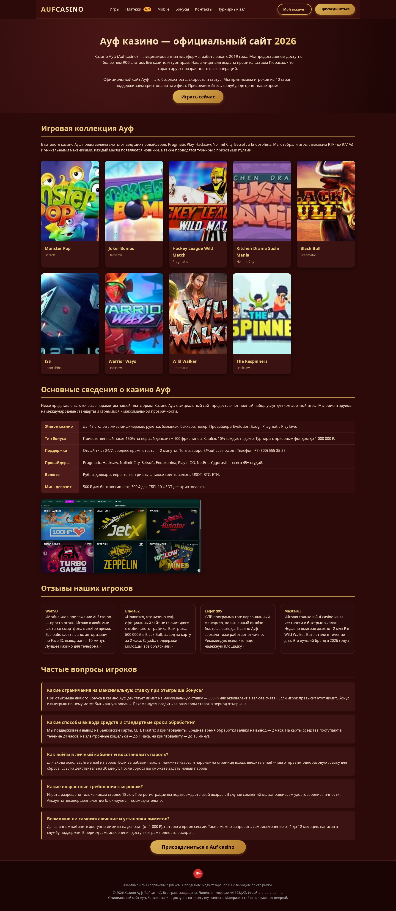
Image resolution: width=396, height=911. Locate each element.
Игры (114, 9)
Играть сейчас (198, 97)
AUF (62, 9)
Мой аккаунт (294, 9)
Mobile (163, 9)
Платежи (137, 9)
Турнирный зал (231, 9)
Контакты (203, 9)
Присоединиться (335, 9)
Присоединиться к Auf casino (198, 847)
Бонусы (182, 9)
